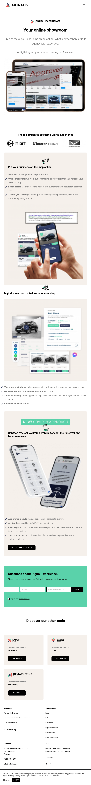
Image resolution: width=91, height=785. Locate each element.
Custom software (10, 723)
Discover (16, 658)
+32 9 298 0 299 (10, 759)
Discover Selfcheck (23, 547)
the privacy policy (24, 599)
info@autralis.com (10, 764)
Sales (47, 718)
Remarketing (50, 733)
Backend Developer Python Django (58, 751)
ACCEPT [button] (16, 780)
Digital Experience (52, 728)
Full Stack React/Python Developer (58, 748)
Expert (48, 713)
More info (6, 780)
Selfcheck (49, 723)
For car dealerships (11, 713)
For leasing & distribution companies (17, 718)
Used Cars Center (52, 737)
